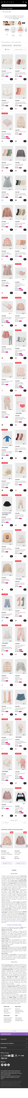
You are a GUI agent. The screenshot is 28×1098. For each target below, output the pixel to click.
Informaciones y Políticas (7, 1043)
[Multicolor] (2, 358)
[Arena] (2, 556)
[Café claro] (16, 141)
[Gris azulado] (16, 200)
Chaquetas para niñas (19, 1011)
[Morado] (16, 458)
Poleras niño (6, 1011)
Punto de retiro (18, 45)
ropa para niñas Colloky (8, 969)
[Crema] (2, 749)
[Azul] (2, 458)
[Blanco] (2, 79)
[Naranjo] (16, 425)
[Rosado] (16, 108)
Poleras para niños (18, 1010)
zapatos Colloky (12, 997)
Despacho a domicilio (7, 45)
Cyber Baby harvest (19, 1020)
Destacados (4, 1047)
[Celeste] (2, 200)
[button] (26, 2)
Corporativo (4, 1039)
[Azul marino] (2, 525)
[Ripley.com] (9, 2)
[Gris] (16, 170)
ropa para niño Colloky (12, 976)
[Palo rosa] (16, 79)
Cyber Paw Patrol (18, 1019)
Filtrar (8, 49)
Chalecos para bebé (8, 1020)
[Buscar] (3, 5)
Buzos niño (6, 1010)
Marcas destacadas (7, 11)
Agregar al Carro (7, 863)
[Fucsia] (16, 325)
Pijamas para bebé (7, 1019)
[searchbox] (16, 5)
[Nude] (2, 108)
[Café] (2, 425)
